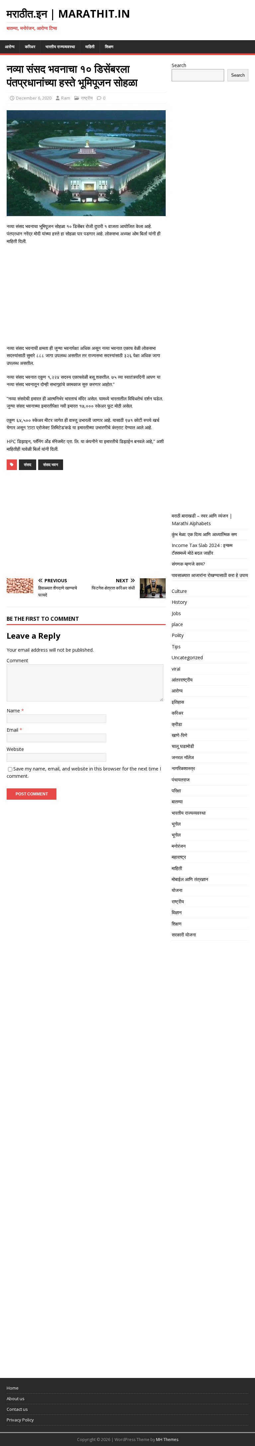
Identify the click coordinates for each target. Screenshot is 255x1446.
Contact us (17, 1409)
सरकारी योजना (184, 934)
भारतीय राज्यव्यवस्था (60, 46)
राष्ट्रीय (87, 98)
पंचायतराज (181, 779)
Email (13, 730)
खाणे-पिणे (179, 735)
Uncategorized (187, 657)
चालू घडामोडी (183, 746)
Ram (65, 98)
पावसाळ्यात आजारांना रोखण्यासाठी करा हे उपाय (210, 575)
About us (16, 1399)
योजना (177, 890)
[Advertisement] (86, 298)
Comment (17, 660)
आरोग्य (10, 46)
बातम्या (177, 801)
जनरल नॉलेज (183, 757)
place (177, 624)
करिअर (30, 46)
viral (176, 669)
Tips (176, 646)
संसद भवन (50, 464)
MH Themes (167, 1439)
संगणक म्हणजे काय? (188, 564)
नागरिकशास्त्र (183, 768)
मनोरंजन (179, 846)
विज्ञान (177, 912)
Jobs (176, 613)
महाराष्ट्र (179, 857)
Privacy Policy (20, 1420)
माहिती (90, 46)
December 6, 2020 (33, 98)
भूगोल (176, 824)
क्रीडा (177, 724)
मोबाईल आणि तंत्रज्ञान (190, 879)
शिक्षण (109, 46)
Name (14, 710)
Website (15, 749)
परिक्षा (176, 790)
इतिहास (178, 702)
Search (179, 65)
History (179, 602)
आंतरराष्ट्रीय (182, 680)
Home (13, 1388)
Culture (179, 591)
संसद (27, 464)
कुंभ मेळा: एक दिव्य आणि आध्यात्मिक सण (204, 534)
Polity (178, 635)
